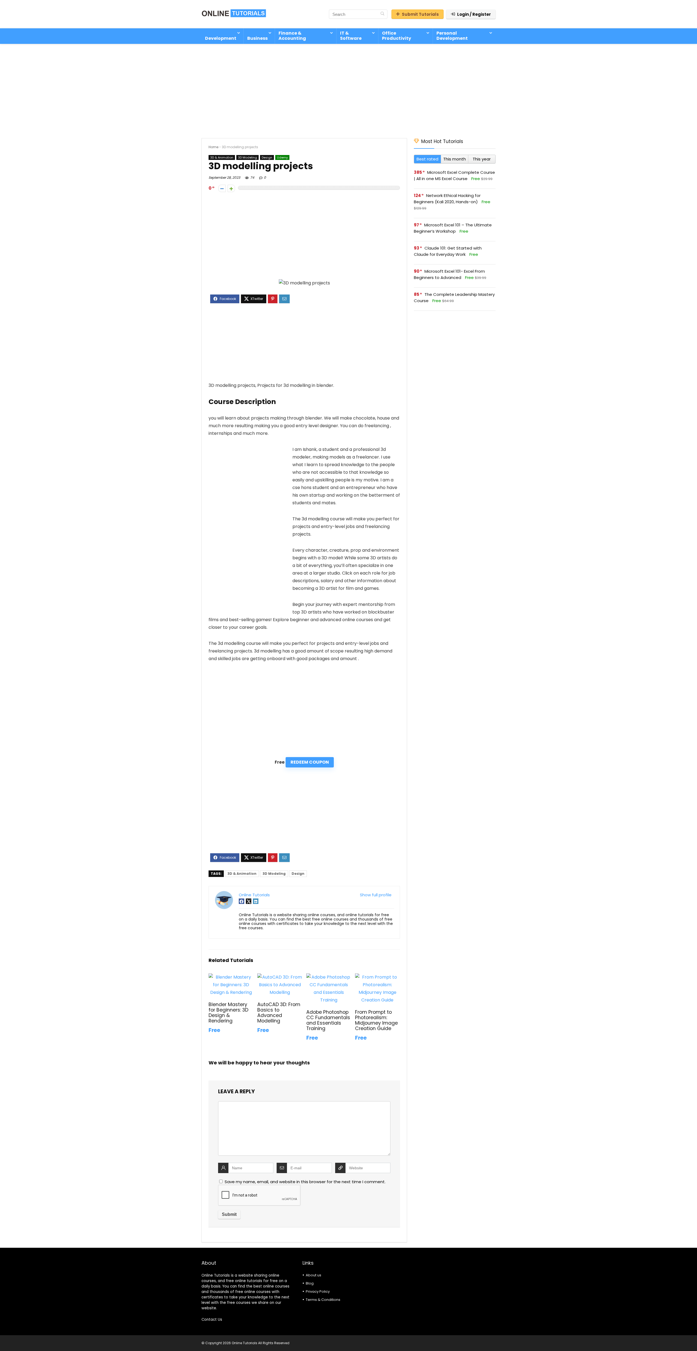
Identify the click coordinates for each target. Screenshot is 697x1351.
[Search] (382, 14)
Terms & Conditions (323, 1299)
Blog (310, 1283)
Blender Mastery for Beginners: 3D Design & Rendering (228, 1012)
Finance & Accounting (292, 35)
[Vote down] (222, 188)
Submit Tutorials (420, 14)
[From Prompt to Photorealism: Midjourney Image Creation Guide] (377, 977)
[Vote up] (231, 188)
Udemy (282, 157)
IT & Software (351, 35)
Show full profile (376, 895)
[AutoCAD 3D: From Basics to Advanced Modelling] (279, 977)
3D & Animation (221, 157)
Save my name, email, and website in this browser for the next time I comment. (305, 1182)
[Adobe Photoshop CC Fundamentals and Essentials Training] (328, 977)
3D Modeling (247, 157)
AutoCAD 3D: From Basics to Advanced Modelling (278, 1012)
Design (267, 157)
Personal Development (452, 35)
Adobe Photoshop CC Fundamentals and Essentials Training (328, 1020)
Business (257, 38)
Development (220, 38)
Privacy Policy (318, 1291)
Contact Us (211, 1319)
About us (313, 1275)
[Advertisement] (348, 88)
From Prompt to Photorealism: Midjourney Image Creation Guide (376, 1020)
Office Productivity (396, 35)
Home (213, 147)
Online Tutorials (254, 895)
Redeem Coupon (310, 762)
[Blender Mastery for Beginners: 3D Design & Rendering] (231, 977)
